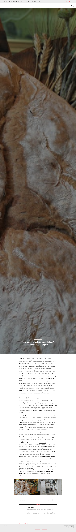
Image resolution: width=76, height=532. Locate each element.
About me (8, 1)
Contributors (33, 1)
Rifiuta (66, 526)
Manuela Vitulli (35, 346)
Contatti (27, 1)
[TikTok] (72, 1)
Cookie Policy (37, 528)
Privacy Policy (44, 528)
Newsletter (40, 1)
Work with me (14, 1)
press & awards (21, 1)
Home (4, 1)
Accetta (71, 526)
